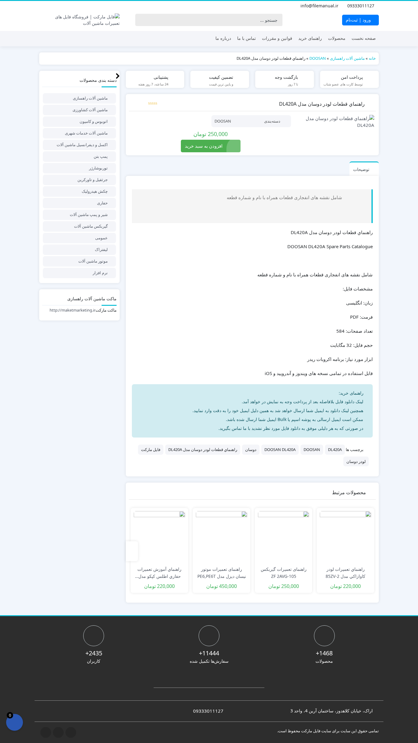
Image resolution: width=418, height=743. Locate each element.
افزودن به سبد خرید (203, 146)
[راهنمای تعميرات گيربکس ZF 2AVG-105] (283, 537)
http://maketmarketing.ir (72, 310)
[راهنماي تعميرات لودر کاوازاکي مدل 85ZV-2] (345, 537)
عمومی (101, 238)
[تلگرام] (49, 5)
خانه (372, 58)
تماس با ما (246, 38)
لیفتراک (101, 249)
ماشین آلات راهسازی (347, 58)
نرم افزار (100, 272)
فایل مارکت (150, 449)
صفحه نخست (364, 38)
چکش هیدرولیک (95, 191)
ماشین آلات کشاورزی (90, 109)
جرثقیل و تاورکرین (92, 179)
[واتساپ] (42, 5)
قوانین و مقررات (277, 38)
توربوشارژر (98, 168)
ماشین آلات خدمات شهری (86, 133)
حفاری (102, 203)
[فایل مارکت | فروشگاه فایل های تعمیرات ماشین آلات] (79, 19)
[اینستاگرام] (56, 5)
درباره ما (223, 38)
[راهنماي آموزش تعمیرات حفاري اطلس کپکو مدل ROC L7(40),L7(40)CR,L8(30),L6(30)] (159, 537)
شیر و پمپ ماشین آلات (89, 214)
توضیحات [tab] (361, 169)
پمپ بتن (101, 156)
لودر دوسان (356, 461)
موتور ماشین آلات (93, 261)
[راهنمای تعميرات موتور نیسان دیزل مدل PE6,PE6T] (221, 537)
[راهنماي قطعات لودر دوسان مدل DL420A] (335, 122)
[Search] (141, 20)
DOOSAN (317, 58)
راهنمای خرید (310, 38)
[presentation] (132, 551)
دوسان (250, 449)
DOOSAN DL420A (280, 449)
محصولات (336, 38)
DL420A (335, 449)
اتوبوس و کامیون (94, 121)
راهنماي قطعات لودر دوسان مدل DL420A (202, 449)
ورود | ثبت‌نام (359, 20)
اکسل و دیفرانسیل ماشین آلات (82, 144)
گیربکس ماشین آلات (91, 226)
